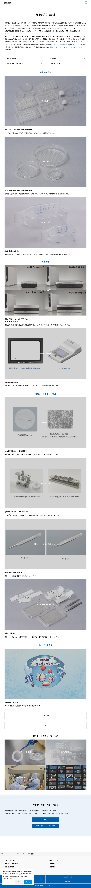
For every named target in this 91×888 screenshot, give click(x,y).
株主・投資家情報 (9, 867)
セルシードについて (10, 860)
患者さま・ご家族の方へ (11, 863)
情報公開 (52, 867)
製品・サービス (54, 860)
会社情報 (52, 863)
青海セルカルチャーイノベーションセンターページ (66, 47)
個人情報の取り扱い (68, 877)
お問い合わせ (68, 881)
